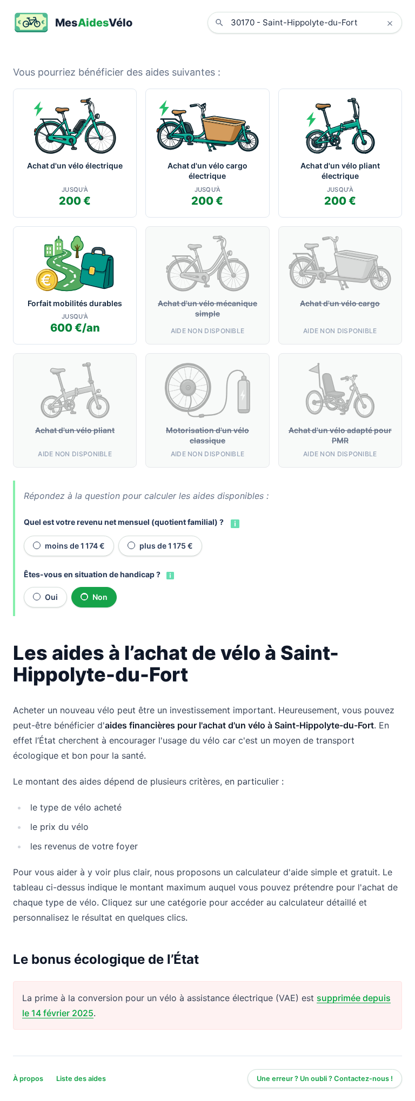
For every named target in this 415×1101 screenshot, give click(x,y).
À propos (28, 1079)
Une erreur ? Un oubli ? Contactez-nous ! (325, 1079)
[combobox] (313, 22)
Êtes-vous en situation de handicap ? (92, 574)
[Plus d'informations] (234, 522)
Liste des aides (81, 1079)
